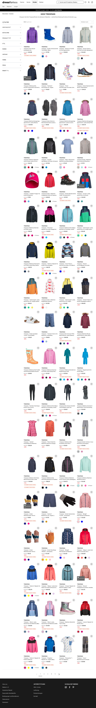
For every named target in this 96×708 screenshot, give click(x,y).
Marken (41, 2)
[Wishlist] (85, 2)
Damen (22, 2)
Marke (4, 49)
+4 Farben (72, 237)
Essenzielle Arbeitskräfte (9, 693)
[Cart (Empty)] (92, 2)
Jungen (16, 6)
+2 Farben (37, 167)
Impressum (5, 702)
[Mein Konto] (88, 2)
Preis (4, 65)
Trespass (11, 13)
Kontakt (36, 696)
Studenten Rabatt (7, 690)
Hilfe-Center (37, 687)
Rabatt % (5, 70)
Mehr (75, 17)
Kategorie (5, 32)
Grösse (5, 54)
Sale (3, 6)
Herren (28, 2)
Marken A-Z (5, 687)
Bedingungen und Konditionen (10, 696)
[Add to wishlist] (38, 26)
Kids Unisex (5, 13)
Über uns (4, 684)
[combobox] (70, 2)
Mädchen (9, 6)
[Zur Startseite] (9, 2)
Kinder (35, 2)
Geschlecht (6, 27)
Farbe (4, 60)
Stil (3, 43)
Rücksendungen (38, 693)
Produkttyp (6, 38)
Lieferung (36, 690)
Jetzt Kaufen (60, 10)
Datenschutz (5, 699)
